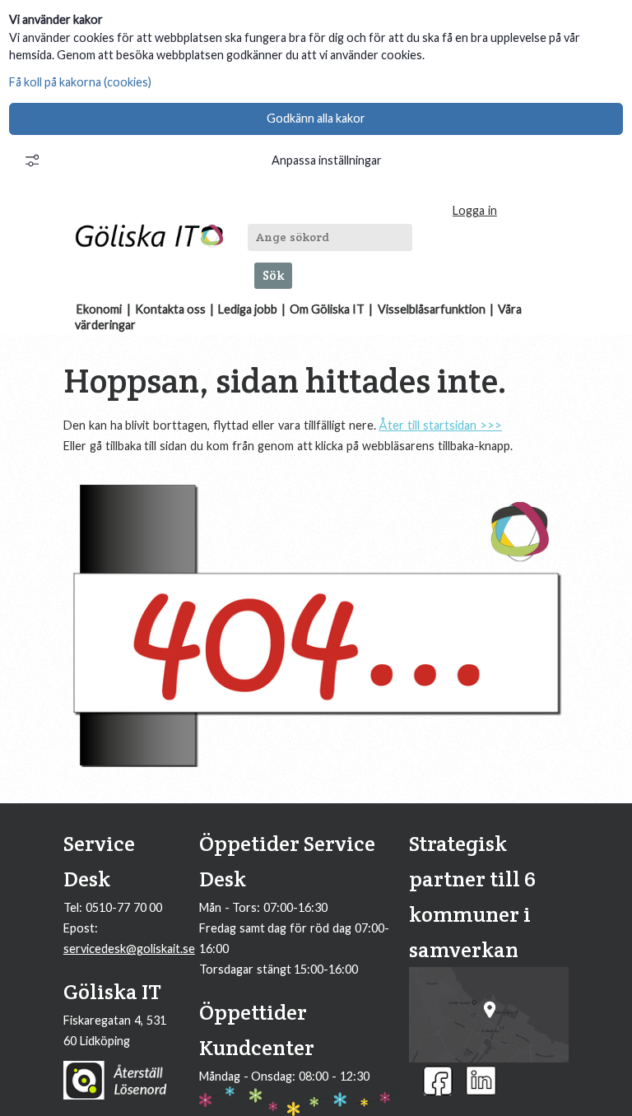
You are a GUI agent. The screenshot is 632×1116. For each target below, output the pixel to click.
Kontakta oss (170, 309)
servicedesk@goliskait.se (129, 949)
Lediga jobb (247, 309)
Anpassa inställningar (327, 160)
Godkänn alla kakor (316, 118)
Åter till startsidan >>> (440, 425)
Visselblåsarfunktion (432, 309)
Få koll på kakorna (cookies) (80, 82)
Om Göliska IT (327, 309)
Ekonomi (99, 309)
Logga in (475, 210)
